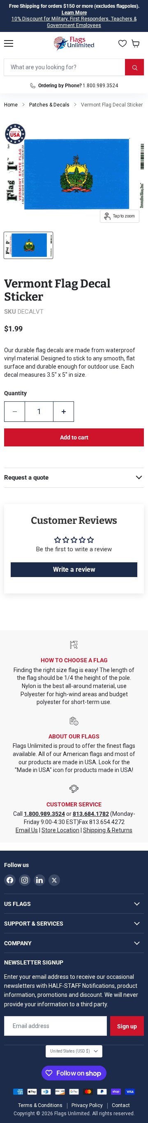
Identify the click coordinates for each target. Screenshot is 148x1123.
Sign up (127, 1026)
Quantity (15, 393)
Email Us (27, 830)
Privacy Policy (87, 1105)
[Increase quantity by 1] (63, 411)
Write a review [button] (74, 569)
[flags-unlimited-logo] (74, 43)
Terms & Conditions (40, 1105)
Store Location (60, 830)
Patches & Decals (49, 105)
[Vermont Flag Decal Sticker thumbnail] (28, 245)
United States (70, 1051)
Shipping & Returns (107, 830)
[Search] (134, 67)
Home (11, 105)
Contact (121, 1105)
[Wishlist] (122, 43)
